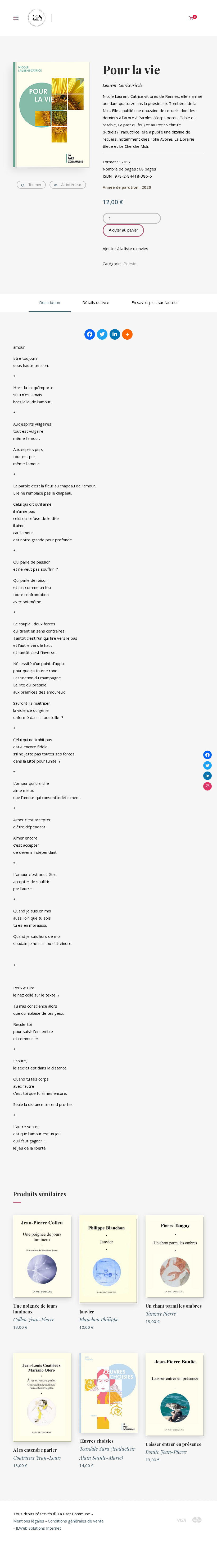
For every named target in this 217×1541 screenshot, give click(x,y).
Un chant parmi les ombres (174, 1306)
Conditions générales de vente (76, 1521)
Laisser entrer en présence (173, 1444)
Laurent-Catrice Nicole (122, 85)
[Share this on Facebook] (89, 334)
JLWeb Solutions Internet (38, 1528)
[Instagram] (207, 786)
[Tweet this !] (102, 334)
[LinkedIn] (207, 776)
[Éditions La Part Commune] (36, 18)
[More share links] (127, 334)
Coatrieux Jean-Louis (37, 1457)
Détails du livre (95, 302)
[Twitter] (207, 765)
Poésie (130, 263)
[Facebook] (207, 755)
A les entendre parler (35, 1450)
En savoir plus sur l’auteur (155, 302)
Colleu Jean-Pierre (33, 1319)
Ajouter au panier (123, 230)
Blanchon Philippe (98, 1319)
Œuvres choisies (96, 1441)
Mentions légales (28, 1521)
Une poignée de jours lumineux (35, 1308)
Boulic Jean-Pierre (166, 1451)
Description (49, 302)
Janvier (86, 1311)
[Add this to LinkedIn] (115, 334)
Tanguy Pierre (161, 1313)
